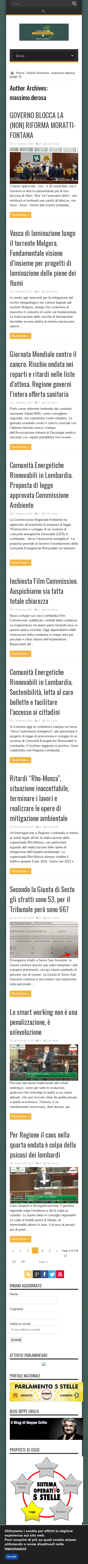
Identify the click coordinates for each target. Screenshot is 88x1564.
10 (65, 1256)
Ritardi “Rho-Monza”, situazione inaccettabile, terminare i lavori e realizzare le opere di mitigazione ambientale (39, 798)
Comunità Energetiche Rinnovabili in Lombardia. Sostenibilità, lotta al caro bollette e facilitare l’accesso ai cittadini (41, 692)
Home (20, 73)
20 (14, 1262)
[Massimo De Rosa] (44, 37)
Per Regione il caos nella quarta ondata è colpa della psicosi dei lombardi (43, 1145)
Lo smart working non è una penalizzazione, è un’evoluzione (43, 1022)
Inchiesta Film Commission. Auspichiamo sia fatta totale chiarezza (44, 591)
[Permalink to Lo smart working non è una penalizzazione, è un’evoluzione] (44, 1079)
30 (23, 1262)
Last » (43, 1262)
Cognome (16, 1309)
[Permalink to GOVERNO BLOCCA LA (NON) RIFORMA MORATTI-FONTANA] (44, 183)
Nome (14, 1294)
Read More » (20, 215)
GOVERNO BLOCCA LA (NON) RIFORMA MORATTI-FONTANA (43, 125)
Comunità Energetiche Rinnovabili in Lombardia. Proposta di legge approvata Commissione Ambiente (41, 485)
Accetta (11, 1556)
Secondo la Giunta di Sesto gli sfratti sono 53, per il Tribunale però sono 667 (42, 899)
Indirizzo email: (20, 1324)
